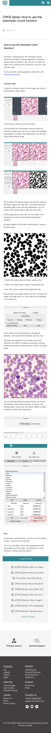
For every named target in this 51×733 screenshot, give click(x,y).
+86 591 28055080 (33, 698)
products (7, 666)
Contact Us (31, 695)
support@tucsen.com (34, 701)
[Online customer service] (47, 683)
